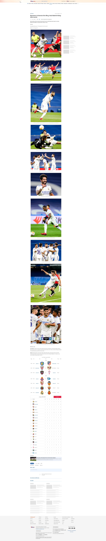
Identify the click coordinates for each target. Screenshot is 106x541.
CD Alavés (54, 378)
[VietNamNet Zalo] (74, 528)
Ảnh (62, 523)
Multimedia (72, 518)
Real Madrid (37, 392)
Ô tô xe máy (46, 520)
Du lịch (73, 3)
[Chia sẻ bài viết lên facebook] (30, 19)
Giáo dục (45, 3)
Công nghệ (65, 3)
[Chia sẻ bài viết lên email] (34, 19)
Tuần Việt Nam (64, 1)
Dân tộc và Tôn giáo (40, 3)
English (63, 520)
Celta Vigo (54, 372)
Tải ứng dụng (69, 530)
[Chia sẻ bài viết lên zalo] (32, 19)
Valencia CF (54, 383)
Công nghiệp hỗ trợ (56, 520)
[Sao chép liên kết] (35, 19)
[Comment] (39, 19)
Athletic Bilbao (36, 417)
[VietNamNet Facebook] (69, 528)
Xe (67, 3)
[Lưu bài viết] (37, 19)
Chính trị (30, 3)
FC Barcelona (35, 420)
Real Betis (35, 431)
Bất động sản (70, 3)
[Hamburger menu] (78, 3)
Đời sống (59, 3)
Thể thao (50, 3)
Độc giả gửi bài (74, 530)
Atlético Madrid (54, 363)
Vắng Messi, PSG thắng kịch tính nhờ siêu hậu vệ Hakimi (46, 457)
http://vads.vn (57, 532)
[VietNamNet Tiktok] (72, 528)
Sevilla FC (37, 383)
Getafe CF (37, 363)
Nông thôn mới (56, 523)
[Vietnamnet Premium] (32, 517)
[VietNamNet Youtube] (71, 528)
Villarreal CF (35, 428)
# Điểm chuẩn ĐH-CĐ (44, 1)
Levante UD (37, 372)
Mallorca (41, 465)
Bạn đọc (76, 3)
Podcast (72, 520)
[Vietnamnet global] (67, 1)
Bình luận (32, 463)
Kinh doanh (35, 3)
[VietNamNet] (27, 3)
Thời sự (32, 3)
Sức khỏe (62, 3)
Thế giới (48, 3)
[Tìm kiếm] (75, 1)
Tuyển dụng (71, 531)
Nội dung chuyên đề (65, 518)
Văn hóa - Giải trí (54, 3)
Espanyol (37, 378)
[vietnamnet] (32, 1)
